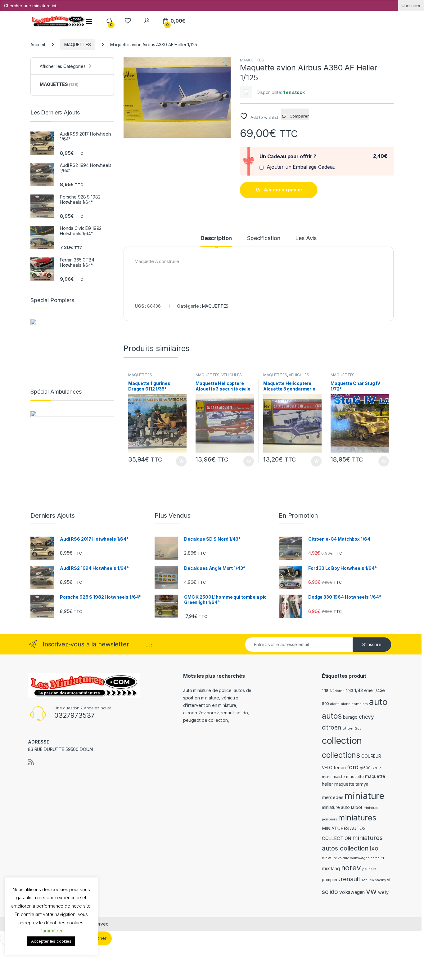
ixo (374, 768)
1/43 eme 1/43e (369, 690)
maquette (355, 776)
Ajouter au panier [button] (179, 461)
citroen (331, 727)
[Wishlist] (127, 21)
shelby (380, 880)
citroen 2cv (351, 728)
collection (342, 740)
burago (350, 717)
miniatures (357, 817)
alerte (335, 704)
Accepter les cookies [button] (51, 941)
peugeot (369, 869)
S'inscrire (371, 644)
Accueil (37, 44)
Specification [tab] (263, 238)
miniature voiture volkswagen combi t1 (353, 858)
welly (383, 892)
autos (332, 716)
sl (388, 880)
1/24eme (337, 691)
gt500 (365, 768)
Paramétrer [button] (51, 931)
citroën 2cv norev (201, 712)
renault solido (234, 712)
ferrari (340, 767)
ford (353, 767)
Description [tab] (216, 238)
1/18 (325, 691)
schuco (367, 880)
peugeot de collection (205, 720)
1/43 (349, 691)
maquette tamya (351, 784)
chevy (366, 716)
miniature (364, 795)
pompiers (331, 879)
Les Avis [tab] (306, 238)
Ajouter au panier (283, 189)
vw (371, 891)
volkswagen (352, 892)
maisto (339, 777)
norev (351, 867)
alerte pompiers (354, 704)
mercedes (333, 797)
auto (378, 701)
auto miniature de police (207, 690)
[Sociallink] (31, 761)
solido (330, 891)
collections (341, 755)
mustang (331, 869)
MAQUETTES (77, 44)
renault (350, 879)
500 (325, 703)
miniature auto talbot (342, 807)
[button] (225, 64)
